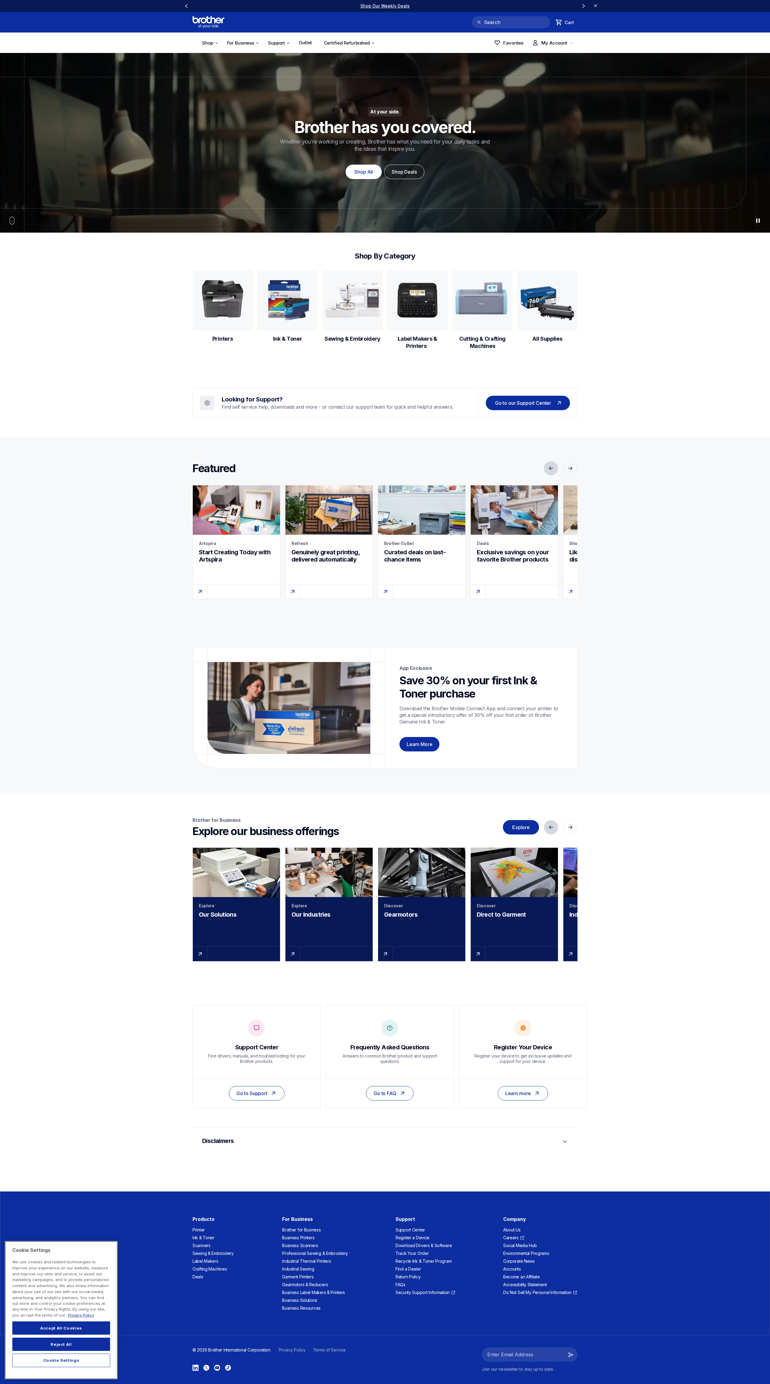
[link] (307, 43)
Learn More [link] (419, 744)
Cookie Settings (61, 1360)
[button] (571, 1354)
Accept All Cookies (61, 1328)
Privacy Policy (81, 1315)
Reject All (61, 1344)
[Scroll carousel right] (584, 6)
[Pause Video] (758, 220)
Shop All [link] (363, 172)
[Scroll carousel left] (186, 6)
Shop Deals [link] (404, 172)
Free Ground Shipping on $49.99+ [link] (385, 5)
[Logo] (208, 22)
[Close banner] (596, 6)
